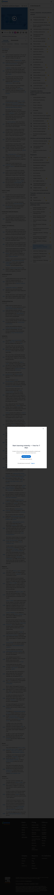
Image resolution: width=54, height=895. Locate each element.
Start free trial (26, 454)
